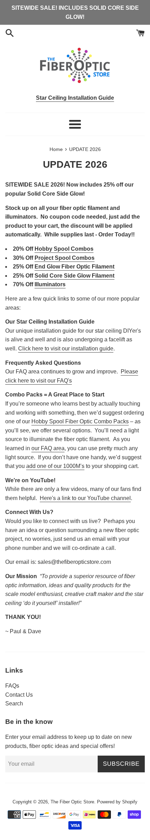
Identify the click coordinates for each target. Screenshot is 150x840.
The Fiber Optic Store (72, 801)
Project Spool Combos (65, 258)
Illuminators (50, 284)
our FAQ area (48, 448)
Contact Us (19, 695)
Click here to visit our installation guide (65, 348)
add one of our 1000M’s (55, 466)
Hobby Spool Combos (64, 249)
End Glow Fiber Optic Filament (74, 267)
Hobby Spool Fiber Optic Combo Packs (80, 421)
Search (14, 703)
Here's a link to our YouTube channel (85, 498)
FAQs (12, 686)
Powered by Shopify (117, 801)
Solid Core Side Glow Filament (74, 276)
